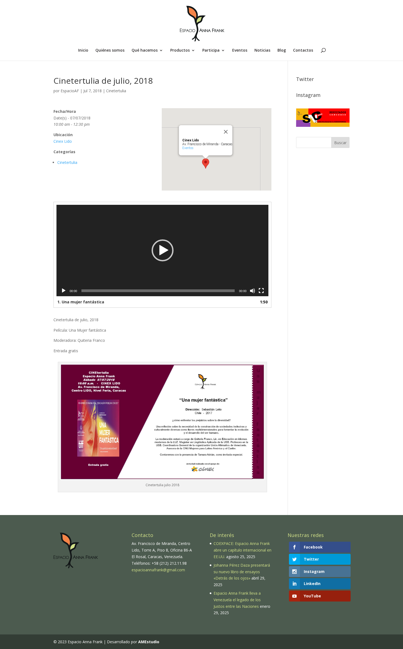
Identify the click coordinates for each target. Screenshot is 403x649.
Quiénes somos (109, 50)
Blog (281, 50)
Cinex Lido (62, 141)
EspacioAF (70, 90)
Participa (211, 50)
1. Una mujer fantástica (80, 301)
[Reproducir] (63, 290)
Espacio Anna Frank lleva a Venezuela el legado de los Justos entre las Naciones (237, 600)
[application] (162, 250)
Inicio (83, 50)
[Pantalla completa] (261, 290)
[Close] (225, 131)
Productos (180, 50)
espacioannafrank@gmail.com (158, 569)
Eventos (239, 50)
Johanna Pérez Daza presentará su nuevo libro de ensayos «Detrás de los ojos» (242, 572)
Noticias (262, 50)
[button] (163, 250)
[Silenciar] (252, 290)
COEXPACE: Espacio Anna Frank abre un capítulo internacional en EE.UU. (242, 550)
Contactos (303, 50)
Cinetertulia (116, 90)
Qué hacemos (145, 50)
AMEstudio (148, 641)
